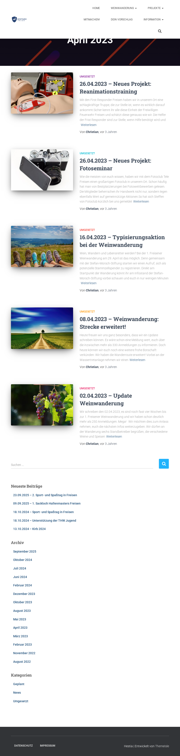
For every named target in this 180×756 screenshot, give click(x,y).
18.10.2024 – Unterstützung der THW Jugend (44, 520)
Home (96, 8)
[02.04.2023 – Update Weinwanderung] (42, 405)
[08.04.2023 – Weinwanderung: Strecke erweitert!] (42, 328)
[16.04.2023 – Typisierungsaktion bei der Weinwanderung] (42, 246)
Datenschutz (23, 745)
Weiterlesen (89, 125)
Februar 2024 (22, 585)
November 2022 (24, 653)
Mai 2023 (19, 619)
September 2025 (24, 551)
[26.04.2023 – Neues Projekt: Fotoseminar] (42, 169)
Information (152, 19)
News (17, 692)
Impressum (47, 745)
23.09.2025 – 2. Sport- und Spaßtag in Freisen (45, 495)
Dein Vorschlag (122, 19)
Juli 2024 (19, 568)
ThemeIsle (162, 746)
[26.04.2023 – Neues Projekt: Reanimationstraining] (42, 93)
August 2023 (22, 610)
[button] (136, 8)
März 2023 (20, 636)
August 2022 (22, 661)
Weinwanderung (123, 8)
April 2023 (20, 627)
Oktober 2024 (22, 560)
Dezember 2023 (24, 594)
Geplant (18, 684)
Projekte (154, 8)
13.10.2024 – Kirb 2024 (29, 529)
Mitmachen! (92, 19)
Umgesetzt (87, 76)
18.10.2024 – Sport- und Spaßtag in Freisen (43, 512)
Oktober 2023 (22, 602)
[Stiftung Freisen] (19, 19)
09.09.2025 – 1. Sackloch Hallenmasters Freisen (47, 503)
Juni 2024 (20, 577)
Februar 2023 (22, 644)
